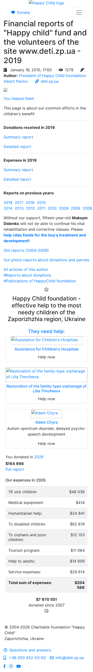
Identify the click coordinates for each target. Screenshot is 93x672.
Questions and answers (30, 650)
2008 (87, 208)
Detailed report (17, 146)
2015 (41, 202)
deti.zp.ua (49, 81)
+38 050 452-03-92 (27, 657)
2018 (8, 202)
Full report (14, 469)
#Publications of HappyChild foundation (40, 281)
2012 (30, 208)
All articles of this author (26, 269)
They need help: (46, 331)
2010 (52, 208)
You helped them (19, 98)
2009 (63, 208)
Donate (23, 12)
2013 (19, 208)
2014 (8, 208)
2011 (41, 208)
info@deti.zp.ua (70, 657)
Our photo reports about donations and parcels (46, 259)
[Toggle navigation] (79, 12)
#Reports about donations (27, 275)
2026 (39, 456)
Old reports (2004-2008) (26, 250)
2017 (19, 202)
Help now (46, 357)
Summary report (18, 137)
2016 (30, 202)
